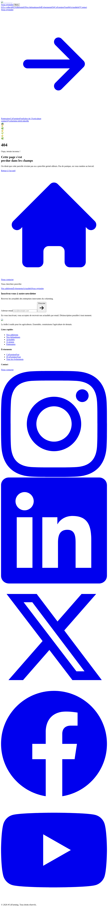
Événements (18, 288)
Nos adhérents (7, 288)
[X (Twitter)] (54, 689)
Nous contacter (7, 279)
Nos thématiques (13, 337)
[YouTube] (54, 902)
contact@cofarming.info (11, 121)
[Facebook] (54, 796)
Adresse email (7, 311)
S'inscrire (41, 303)
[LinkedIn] (54, 583)
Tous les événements (14, 359)
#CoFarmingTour (13, 357)
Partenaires (5, 118)
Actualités (27, 288)
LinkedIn (25, 121)
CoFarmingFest (16, 118)
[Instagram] (54, 476)
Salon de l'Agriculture (32, 118)
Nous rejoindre (7, 5)
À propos (10, 342)
